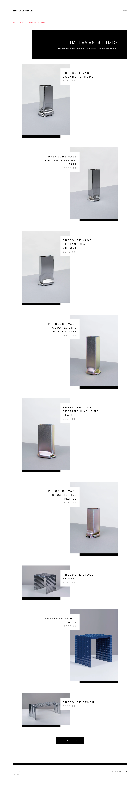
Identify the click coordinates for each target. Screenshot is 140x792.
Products (16, 772)
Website (16, 775)
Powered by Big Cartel (118, 771)
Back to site (17, 778)
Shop (125, 10)
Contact (16, 781)
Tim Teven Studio (23, 10)
